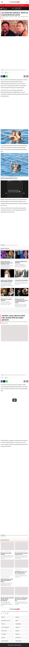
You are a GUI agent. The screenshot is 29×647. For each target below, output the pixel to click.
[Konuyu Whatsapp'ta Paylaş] (7, 76)
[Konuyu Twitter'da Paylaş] (4, 76)
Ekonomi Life (18, 637)
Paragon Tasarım (17, 645)
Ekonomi (8, 569)
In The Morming (10, 535)
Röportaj (17, 630)
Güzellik (5, 570)
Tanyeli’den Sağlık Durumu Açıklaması (21, 262)
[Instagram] (5, 613)
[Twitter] (3, 613)
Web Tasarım (10, 645)
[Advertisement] (14, 52)
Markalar (2, 572)
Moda (8, 572)
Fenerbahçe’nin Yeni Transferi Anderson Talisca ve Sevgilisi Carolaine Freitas (21, 300)
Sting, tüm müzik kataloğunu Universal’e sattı (21, 553)
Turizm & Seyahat (5, 627)
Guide (11, 569)
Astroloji (3, 637)
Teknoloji (9, 575)
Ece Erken (7, 245)
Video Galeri (19, 569)
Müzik (7, 321)
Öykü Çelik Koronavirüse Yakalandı (6, 299)
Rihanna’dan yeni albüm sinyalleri (6, 553)
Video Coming (3, 536)
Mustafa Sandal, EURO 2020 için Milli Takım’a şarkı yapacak (7, 599)
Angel (6, 535)
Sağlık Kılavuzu (19, 640)
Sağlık (6, 573)
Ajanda (2, 569)
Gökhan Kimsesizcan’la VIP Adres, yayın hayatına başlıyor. (7, 580)
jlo (19, 535)
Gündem (2, 570)
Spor (6, 575)
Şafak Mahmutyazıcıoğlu (13, 245)
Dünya (5, 569)
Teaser (26, 535)
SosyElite (2, 575)
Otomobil (2, 573)
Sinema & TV (9, 573)
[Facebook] (1, 613)
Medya (5, 572)
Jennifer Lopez (16, 535)
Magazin (7, 16)
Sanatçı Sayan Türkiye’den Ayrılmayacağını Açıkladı (7, 281)
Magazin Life (23, 535)
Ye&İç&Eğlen (7, 576)
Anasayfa (3, 16)
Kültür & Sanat (6, 571)
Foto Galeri (3, 634)
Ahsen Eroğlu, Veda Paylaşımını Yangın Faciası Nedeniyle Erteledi (7, 263)
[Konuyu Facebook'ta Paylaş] (2, 76)
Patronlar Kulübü (4, 640)
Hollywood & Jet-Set (5, 620)
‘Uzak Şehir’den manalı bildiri (21, 280)
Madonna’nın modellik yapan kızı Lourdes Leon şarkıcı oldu (21, 599)
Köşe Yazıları (4, 630)
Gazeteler (18, 634)
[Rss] (7, 613)
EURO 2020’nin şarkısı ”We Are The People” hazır (21, 572)
